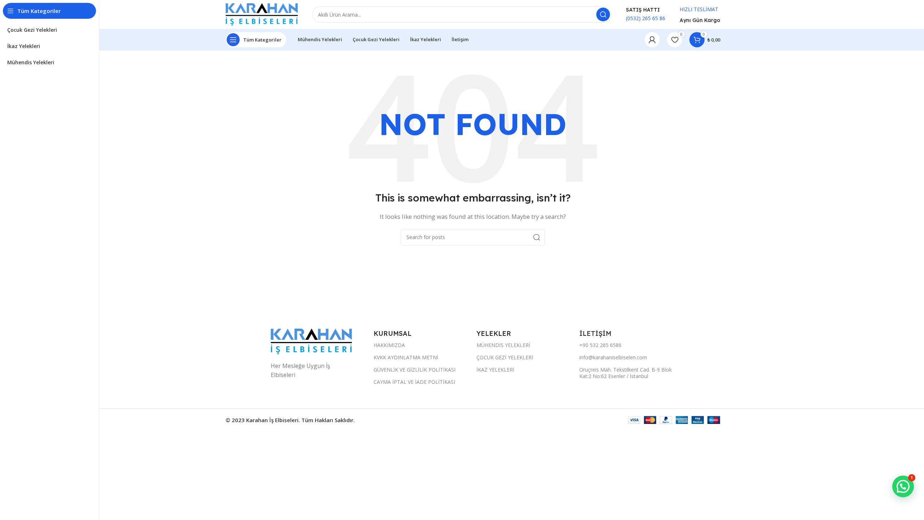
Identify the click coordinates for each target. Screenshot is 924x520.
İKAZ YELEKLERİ (495, 369)
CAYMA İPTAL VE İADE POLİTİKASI (414, 381)
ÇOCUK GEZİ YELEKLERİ (504, 357)
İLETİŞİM (596, 333)
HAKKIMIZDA (389, 345)
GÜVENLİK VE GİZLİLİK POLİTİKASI (415, 369)
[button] (903, 486)
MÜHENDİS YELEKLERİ (503, 345)
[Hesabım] (652, 39)
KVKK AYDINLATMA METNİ (406, 357)
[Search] (603, 14)
